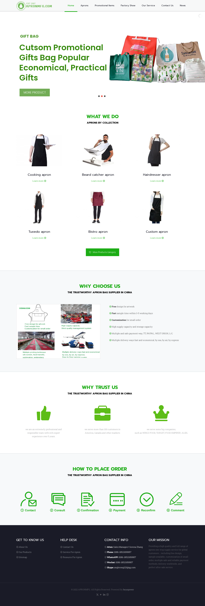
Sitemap (23, 557)
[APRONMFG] (36, 5)
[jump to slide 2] (102, 96)
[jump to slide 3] (105, 96)
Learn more (38, 180)
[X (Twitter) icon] (97, 594)
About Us (23, 546)
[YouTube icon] (101, 594)
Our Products (25, 552)
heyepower (128, 589)
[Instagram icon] (107, 594)
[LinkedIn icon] (104, 594)
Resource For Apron (72, 557)
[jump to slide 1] (99, 96)
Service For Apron (71, 552)
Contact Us (68, 546)
